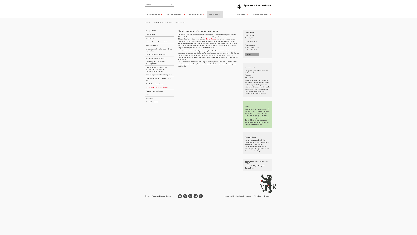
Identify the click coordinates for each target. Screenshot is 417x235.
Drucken (267, 196)
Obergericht (157, 22)
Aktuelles (257, 196)
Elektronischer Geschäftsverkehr (175, 22)
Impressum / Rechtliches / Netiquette (237, 196)
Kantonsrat (154, 14)
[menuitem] (242, 14)
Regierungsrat (174, 14)
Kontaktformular (211, 39)
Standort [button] (249, 54)
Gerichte (214, 14)
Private (241, 15)
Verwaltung (196, 14)
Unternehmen (260, 15)
